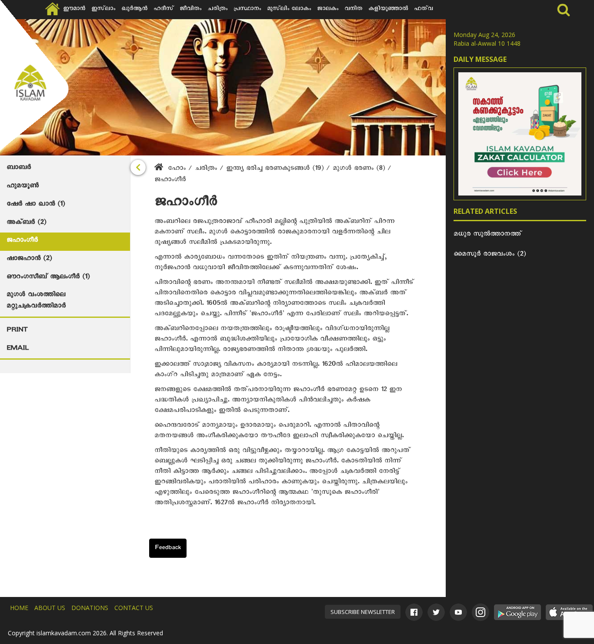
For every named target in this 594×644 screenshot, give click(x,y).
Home (19, 608)
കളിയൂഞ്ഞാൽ (388, 9)
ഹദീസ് (164, 9)
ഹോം (176, 169)
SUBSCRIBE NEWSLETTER (362, 612)
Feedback (168, 548)
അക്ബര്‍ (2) (26, 223)
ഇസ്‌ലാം (103, 9)
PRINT (17, 331)
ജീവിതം (190, 9)
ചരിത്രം (217, 9)
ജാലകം (327, 9)
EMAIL (18, 349)
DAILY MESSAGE (480, 59)
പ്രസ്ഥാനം (247, 9)
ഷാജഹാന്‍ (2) (29, 259)
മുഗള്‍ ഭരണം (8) (360, 169)
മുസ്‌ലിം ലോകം (289, 9)
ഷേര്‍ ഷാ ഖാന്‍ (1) (36, 205)
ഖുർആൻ (134, 9)
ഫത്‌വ (423, 9)
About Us (49, 608)
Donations (89, 608)
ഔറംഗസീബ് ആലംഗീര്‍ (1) (48, 278)
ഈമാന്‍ (74, 9)
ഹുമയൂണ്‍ (23, 187)
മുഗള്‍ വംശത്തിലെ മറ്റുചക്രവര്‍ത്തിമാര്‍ (36, 301)
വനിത (353, 9)
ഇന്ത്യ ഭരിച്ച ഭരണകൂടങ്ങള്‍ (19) (276, 169)
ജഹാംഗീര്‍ (22, 241)
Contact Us (133, 608)
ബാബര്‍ (19, 168)
